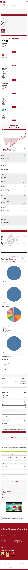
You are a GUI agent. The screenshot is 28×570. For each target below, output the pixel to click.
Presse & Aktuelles (3, 541)
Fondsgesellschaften (17, 540)
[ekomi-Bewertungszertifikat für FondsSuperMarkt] (2, 553)
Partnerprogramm (3, 542)
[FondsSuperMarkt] (3, 2)
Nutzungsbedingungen (13, 563)
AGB (5, 563)
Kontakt (15, 546)
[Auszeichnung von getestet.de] (13, 554)
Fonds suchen (21, 569)
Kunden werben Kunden (17, 539)
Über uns (2, 539)
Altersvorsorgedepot (3, 546)
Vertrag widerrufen (23, 563)
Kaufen (3, 29)
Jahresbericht (4, 494)
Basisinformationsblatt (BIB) (6, 488)
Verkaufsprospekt (4, 497)
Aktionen (15, 535)
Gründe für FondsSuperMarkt (18, 542)
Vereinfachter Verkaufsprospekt (6, 491)
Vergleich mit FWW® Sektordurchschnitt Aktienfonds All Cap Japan (11, 150)
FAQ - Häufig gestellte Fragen (5, 535)
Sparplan (3, 30)
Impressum (18, 563)
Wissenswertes (3, 540)
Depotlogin (2, 547)
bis (14, 127)
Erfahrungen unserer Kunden (18, 541)
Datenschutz (8, 563)
